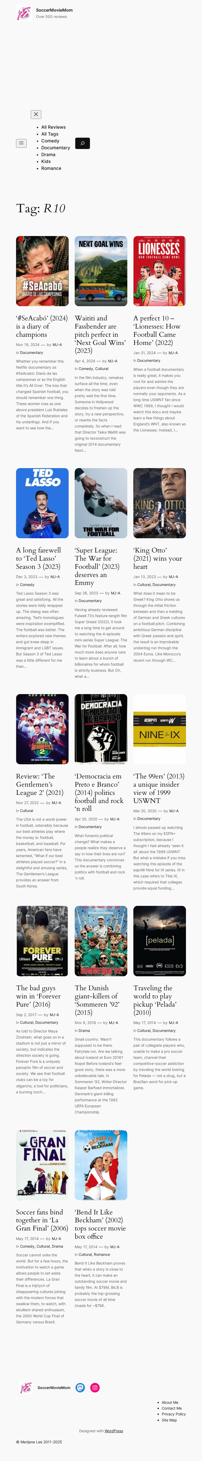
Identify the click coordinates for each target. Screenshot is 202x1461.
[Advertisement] (101, 66)
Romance (102, 1254)
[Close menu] (36, 114)
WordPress (114, 1431)
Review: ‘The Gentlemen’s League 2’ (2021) (40, 784)
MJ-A (57, 344)
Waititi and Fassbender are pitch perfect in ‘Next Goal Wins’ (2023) (100, 334)
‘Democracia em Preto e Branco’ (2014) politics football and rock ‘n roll (99, 792)
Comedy (86, 368)
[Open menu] (21, 143)
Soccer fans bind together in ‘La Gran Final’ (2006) (42, 1220)
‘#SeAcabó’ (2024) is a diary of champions (42, 326)
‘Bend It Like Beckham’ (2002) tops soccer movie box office (100, 1224)
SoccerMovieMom (54, 10)
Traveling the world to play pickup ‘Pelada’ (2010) (154, 1000)
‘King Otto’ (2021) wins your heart (157, 558)
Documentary (31, 352)
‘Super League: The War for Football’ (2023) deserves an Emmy (97, 566)
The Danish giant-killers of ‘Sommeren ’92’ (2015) (97, 1000)
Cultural (101, 368)
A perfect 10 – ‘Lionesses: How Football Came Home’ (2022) (157, 330)
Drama (84, 1030)
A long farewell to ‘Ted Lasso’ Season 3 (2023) (38, 558)
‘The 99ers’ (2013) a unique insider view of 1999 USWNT (159, 788)
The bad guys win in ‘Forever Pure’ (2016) (38, 996)
